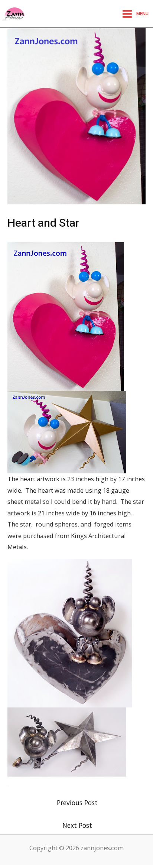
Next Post (77, 825)
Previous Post (77, 802)
